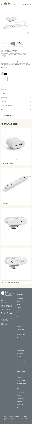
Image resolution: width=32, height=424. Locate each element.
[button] (29, 24)
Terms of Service (16, 419)
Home (2, 50)
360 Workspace (20, 340)
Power (18, 304)
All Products (19, 320)
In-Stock (19, 326)
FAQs (18, 374)
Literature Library (21, 371)
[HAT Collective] (10, 4)
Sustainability (20, 401)
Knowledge (19, 407)
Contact (19, 395)
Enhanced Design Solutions (23, 344)
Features (3, 93)
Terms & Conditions (21, 380)
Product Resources (21, 323)
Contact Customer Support (23, 365)
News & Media (20, 404)
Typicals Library (20, 350)
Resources (3, 101)
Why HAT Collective (21, 392)
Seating (18, 313)
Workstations (20, 298)
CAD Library (19, 347)
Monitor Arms (20, 301)
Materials (3, 89)
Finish (2, 72)
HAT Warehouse (20, 329)
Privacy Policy (24, 416)
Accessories (7, 50)
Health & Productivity (21, 398)
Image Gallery (20, 353)
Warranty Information (21, 383)
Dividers (19, 307)
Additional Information (6, 105)
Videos (2, 109)
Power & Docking (15, 50)
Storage (19, 310)
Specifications (4, 97)
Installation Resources (22, 368)
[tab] (16, 89)
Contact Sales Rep (8, 115)
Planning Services (21, 337)
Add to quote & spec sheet (19, 79)
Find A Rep (19, 377)
